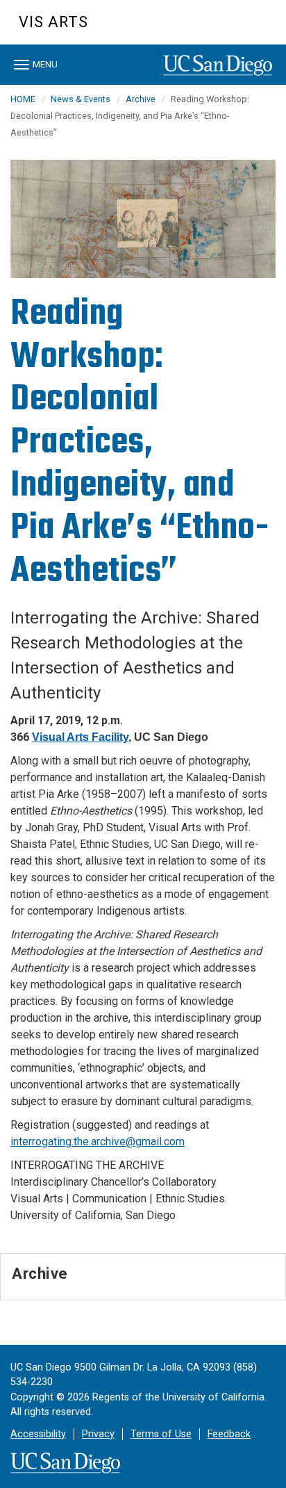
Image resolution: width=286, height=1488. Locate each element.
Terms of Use (161, 1434)
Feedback (229, 1434)
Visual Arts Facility (80, 737)
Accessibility (38, 1434)
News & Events (80, 99)
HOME (22, 99)
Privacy (98, 1434)
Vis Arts (53, 22)
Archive (140, 99)
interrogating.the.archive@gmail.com (97, 1141)
